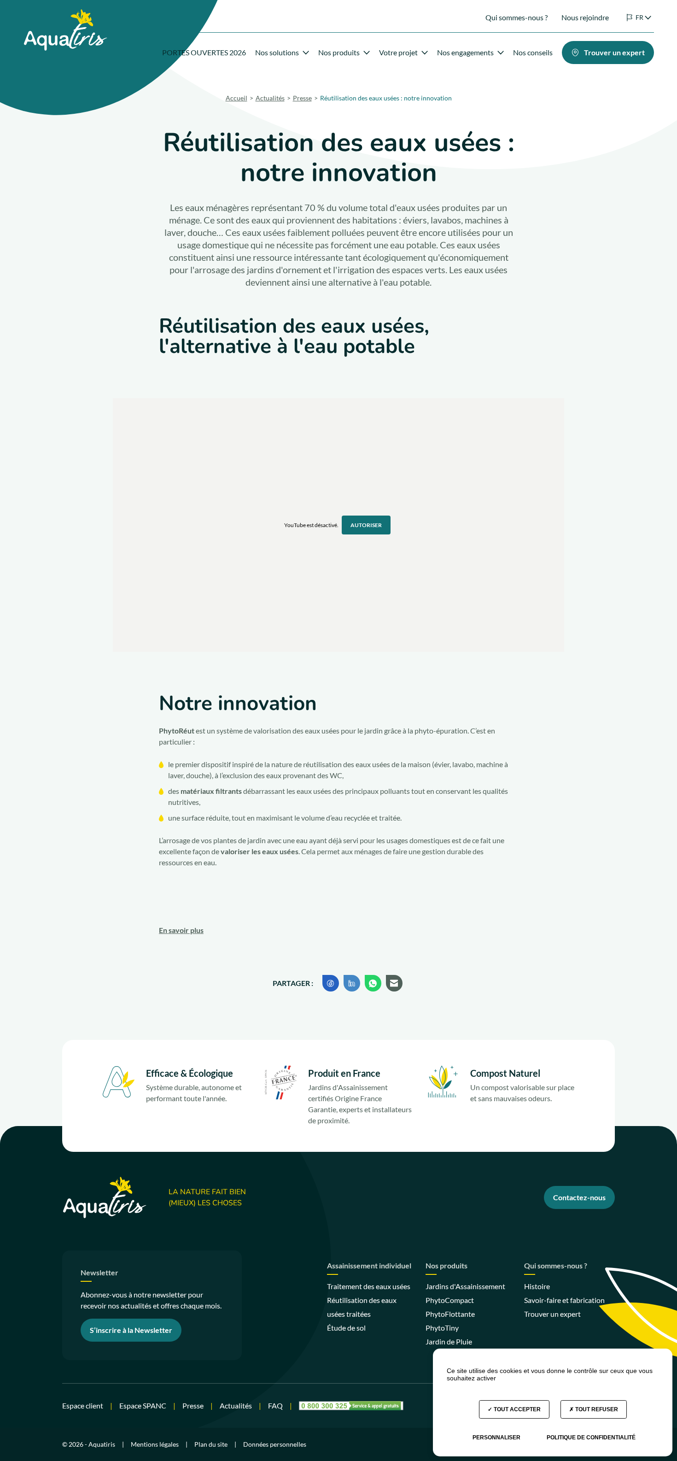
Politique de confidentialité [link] (591, 1437)
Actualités (236, 1405)
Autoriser (366, 525)
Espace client (82, 1405)
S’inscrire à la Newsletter (131, 1330)
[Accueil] (65, 14)
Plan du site (211, 1444)
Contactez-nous (579, 1197)
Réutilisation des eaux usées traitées (362, 1307)
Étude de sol (346, 1327)
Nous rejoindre (585, 17)
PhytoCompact (450, 1300)
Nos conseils (533, 52)
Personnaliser (496, 1437)
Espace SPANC (142, 1405)
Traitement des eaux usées (368, 1286)
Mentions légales (155, 1444)
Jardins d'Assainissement (465, 1286)
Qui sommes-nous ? (516, 17)
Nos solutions (277, 52)
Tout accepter (516, 1409)
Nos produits (339, 52)
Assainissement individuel (369, 1266)
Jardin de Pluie (449, 1341)
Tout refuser (596, 1409)
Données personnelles (274, 1444)
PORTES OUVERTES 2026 (204, 52)
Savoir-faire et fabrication (564, 1300)
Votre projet (398, 52)
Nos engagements (465, 52)
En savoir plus (181, 930)
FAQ (275, 1405)
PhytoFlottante (450, 1313)
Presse (193, 1405)
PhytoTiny (442, 1327)
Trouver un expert (552, 1313)
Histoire (537, 1286)
